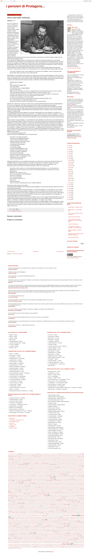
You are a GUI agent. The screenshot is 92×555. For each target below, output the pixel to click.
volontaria (77, 545)
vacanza (81, 542)
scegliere (58, 529)
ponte (35, 517)
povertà (9, 518)
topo (82, 539)
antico (75, 456)
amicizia (26, 456)
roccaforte (31, 526)
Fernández (65, 484)
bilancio (74, 463)
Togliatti (69, 539)
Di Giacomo (75, 476)
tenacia (26, 539)
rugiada (81, 526)
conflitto (37, 472)
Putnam (24, 521)
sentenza (9, 531)
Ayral (39, 460)
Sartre (82, 527)
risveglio (74, 525)
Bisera (9, 464)
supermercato (68, 537)
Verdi (75, 544)
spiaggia (69, 534)
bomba (29, 464)
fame (55, 483)
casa (34, 468)
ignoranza (35, 492)
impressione (68, 492)
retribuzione (10, 525)
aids (17, 455)
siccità (68, 531)
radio (12, 522)
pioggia (30, 515)
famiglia (58, 483)
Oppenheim (63, 508)
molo (43, 504)
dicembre (70, 160)
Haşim (70, 491)
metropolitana (73, 503)
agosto (69, 167)
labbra (47, 496)
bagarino (60, 460)
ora (82, 508)
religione (38, 523)
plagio (61, 515)
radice (9, 522)
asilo (14, 459)
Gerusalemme (38, 488)
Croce (9, 475)
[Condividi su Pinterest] (18, 209)
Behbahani (10, 463)
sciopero (30, 530)
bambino (14, 462)
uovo (69, 542)
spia (66, 534)
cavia (63, 468)
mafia (83, 499)
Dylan (76, 479)
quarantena (45, 521)
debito (25, 476)
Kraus (31, 496)
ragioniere (28, 522)
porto (67, 517)
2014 (69, 190)
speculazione (49, 534)
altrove (73, 455)
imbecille (47, 492)
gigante (52, 488)
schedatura (72, 529)
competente (58, 471)
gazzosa (79, 487)
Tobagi (65, 539)
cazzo (67, 468)
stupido (38, 537)
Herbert (81, 491)
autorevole (14, 460)
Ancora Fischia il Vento (14, 421)
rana (37, 522)
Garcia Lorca (71, 487)
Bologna (24, 464)
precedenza (23, 518)
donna (49, 479)
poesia (69, 515)
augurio (70, 459)
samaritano (50, 527)
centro (77, 468)
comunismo (82, 471)
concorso (24, 472)
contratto (81, 472)
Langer (63, 496)
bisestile (13, 464)
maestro (79, 499)
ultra (42, 542)
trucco (71, 541)
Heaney (77, 491)
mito (33, 504)
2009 (69, 199)
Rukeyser (9, 527)
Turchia (14, 542)
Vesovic (18, 545)
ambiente (10, 456)
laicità (56, 496)
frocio (10, 487)
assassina (22, 459)
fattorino (23, 484)
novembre (70, 162)
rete (82, 523)
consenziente (56, 472)
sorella (25, 534)
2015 (69, 188)
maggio (70, 173)
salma (29, 527)
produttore (81, 518)
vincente (33, 545)
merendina (43, 503)
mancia (49, 500)
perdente (81, 512)
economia (10, 480)
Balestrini (72, 460)
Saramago (73, 527)
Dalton (44, 475)
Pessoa (44, 513)
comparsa (53, 471)
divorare (20, 479)
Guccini (33, 491)
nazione (16, 507)
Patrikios (13, 512)
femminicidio (42, 484)
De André (58, 475)
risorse (65, 525)
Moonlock (76, 504)
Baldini (68, 460)
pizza (58, 515)
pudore (10, 521)
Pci (29, 512)
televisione (18, 539)
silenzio (10, 533)
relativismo (34, 523)
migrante (78, 503)
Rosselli (46, 526)
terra (30, 539)
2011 (69, 195)
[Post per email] (10, 209)
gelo (17, 488)
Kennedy (24, 496)
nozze (80, 507)
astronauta (45, 459)
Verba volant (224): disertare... (74, 216)
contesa (71, 472)
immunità (52, 492)
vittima (63, 545)
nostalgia (64, 507)
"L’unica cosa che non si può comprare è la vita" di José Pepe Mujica (75, 220)
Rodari (35, 526)
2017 (69, 184)
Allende (61, 455)
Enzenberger (19, 481)
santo (68, 527)
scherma (77, 529)
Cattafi (47, 468)
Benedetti (25, 463)
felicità (38, 484)
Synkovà (28, 538)
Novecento (75, 507)
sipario (41, 533)
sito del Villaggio (77, 93)
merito (47, 503)
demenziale (46, 476)
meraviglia (30, 503)
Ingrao (46, 493)
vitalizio (59, 545)
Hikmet (9, 492)
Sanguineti (59, 527)
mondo (51, 504)
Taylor (71, 538)
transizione (35, 541)
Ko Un (28, 496)
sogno (83, 533)
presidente (46, 518)
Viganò (29, 545)
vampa (33, 544)
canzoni (56, 467)
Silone (14, 533)
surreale (77, 537)
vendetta (50, 544)
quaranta (40, 521)
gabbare (41, 487)
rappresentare (46, 522)
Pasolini (62, 511)
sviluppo (82, 537)
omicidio (55, 508)
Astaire (41, 459)
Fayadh (31, 484)
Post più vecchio (60, 251)
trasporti (45, 541)
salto (38, 527)
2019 (69, 158)
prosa (42, 519)
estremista (15, 483)
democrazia (51, 476)
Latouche (74, 496)
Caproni (74, 467)
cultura (32, 475)
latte (78, 496)
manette (63, 500)
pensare (55, 512)
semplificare (70, 530)
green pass (24, 491)
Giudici (81, 488)
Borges (51, 464)
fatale (16, 484)
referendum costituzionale (13, 523)
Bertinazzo (50, 463)
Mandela (58, 500)
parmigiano (39, 511)
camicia (14, 467)
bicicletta (67, 463)
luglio (69, 169)
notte (71, 507)
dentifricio (58, 476)
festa (75, 484)
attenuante (59, 459)
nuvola (18, 508)
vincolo (41, 545)
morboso (81, 504)
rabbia (68, 521)
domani (35, 479)
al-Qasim (33, 455)
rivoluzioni (26, 526)
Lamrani (59, 496)
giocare (58, 488)
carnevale (14, 468)
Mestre (64, 503)
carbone (78, 467)
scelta (63, 529)
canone (44, 467)
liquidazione (10, 499)
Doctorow (24, 479)
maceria (67, 499)
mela (10, 503)
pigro (23, 515)
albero (45, 455)
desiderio (62, 476)
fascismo (9, 484)
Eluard (76, 480)
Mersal (51, 503)
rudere (75, 526)
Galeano (49, 487)
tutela (27, 542)
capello (61, 467)
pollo (20, 517)
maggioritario (15, 500)
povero (81, 517)
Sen (74, 530)
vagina (23, 544)
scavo (55, 529)
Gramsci (82, 489)
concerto (15, 472)
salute (42, 527)
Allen (58, 455)
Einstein (39, 480)
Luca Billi (75, 27)
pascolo (58, 511)
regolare (29, 523)
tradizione (25, 541)
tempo (23, 539)
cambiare (9, 467)
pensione (64, 512)
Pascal (54, 511)
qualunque (36, 521)
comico (43, 471)
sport (10, 535)
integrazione (10, 495)
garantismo (66, 487)
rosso (54, 526)
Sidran (76, 531)
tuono (78, 541)
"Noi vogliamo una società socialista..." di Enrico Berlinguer (75, 227)
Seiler (62, 530)
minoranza (23, 504)
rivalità (17, 526)
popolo (43, 517)
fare (78, 483)
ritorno (82, 525)
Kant (76, 495)
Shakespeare (54, 531)
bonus (36, 464)
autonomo (9, 460)
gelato (83, 487)
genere (24, 488)
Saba (25, 527)
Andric (46, 456)
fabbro (43, 483)
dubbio (66, 479)
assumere (37, 459)
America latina (16, 456)
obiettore (21, 508)
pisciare (48, 515)
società (66, 533)
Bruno (82, 464)
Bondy (33, 464)
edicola (16, 480)
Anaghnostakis (36, 456)
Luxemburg (58, 499)
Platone (65, 515)
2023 (69, 151)
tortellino (9, 541)
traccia (22, 541)
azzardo (42, 460)
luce (39, 499)
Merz (54, 503)
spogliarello (78, 534)
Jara (59, 495)
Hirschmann (20, 492)
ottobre (69, 164)
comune (77, 471)
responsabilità (56, 523)
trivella (64, 541)
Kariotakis (81, 495)
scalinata (26, 529)
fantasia (66, 483)
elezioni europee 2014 (55, 480)
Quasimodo (50, 521)
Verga (78, 544)
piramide (38, 515)
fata (13, 484)
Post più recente (10, 251)
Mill (12, 504)
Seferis (53, 530)
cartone (26, 468)
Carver (30, 468)
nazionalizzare (11, 507)
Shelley (60, 531)
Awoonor (35, 460)
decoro (37, 476)
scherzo (81, 529)
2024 (69, 149)
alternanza (66, 455)
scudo (42, 530)
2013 (69, 192)
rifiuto (42, 525)
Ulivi (39, 542)
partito (50, 511)
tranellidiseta (12, 426)
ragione (24, 522)
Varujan (36, 544)
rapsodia (51, 522)
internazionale (28, 495)
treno (56, 541)
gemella (20, 488)
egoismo (35, 480)
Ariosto (55, 458)
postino (71, 517)
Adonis (59, 454)
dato (52, 475)
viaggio (22, 545)
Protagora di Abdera (62, 519)
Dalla (41, 475)
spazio (40, 534)
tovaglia (18, 541)
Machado (71, 499)
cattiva (51, 468)
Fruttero (14, 487)
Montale (66, 504)
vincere (37, 545)
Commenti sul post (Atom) (16, 253)
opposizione (74, 508)
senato (77, 530)
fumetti (21, 487)
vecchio (43, 544)
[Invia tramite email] (12, 209)
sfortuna (49, 531)
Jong (69, 495)
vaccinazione (10, 544)
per (72, 512)
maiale (27, 500)
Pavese (21, 512)
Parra (47, 511)
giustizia (16, 489)
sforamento (45, 531)
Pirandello (43, 515)
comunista (11, 472)
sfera (30, 531)
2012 (69, 194)
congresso (51, 472)
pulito (17, 521)
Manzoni (73, 500)
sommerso (21, 534)
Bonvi (40, 464)
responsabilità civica (64, 523)
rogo (39, 526)
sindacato (22, 533)
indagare (77, 492)
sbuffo (22, 529)
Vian (25, 545)
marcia (81, 500)
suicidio (58, 537)
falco (46, 483)
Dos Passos (62, 479)
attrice (67, 459)
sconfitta (34, 530)
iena (28, 492)
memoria (19, 503)
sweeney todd (16, 538)
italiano (51, 495)
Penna (47, 512)
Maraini (78, 500)
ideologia (24, 492)
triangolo (59, 541)
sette (20, 531)
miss (27, 504)
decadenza (33, 476)
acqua (36, 454)
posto (74, 517)
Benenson (31, 463)
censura (73, 468)
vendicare (54, 544)
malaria (36, 500)
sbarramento (18, 529)
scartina (44, 529)
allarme (55, 455)
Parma (34, 511)
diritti (51, 478)
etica (20, 483)
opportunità (68, 508)
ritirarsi (78, 525)
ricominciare (26, 525)
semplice (65, 530)
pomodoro (31, 517)
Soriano (29, 534)
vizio (69, 545)
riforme (49, 525)
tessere (51, 539)
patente (9, 512)
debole (28, 476)
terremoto (38, 539)
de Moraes (20, 476)
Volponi (81, 545)
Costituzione (61, 473)
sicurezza (72, 531)
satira (9, 529)
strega (22, 537)
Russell (18, 527)
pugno (14, 521)
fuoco (28, 487)
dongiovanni (45, 479)
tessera (47, 539)
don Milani (39, 479)
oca (28, 508)
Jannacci (55, 495)
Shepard (64, 531)
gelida (10, 488)
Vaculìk (19, 544)
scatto (51, 529)
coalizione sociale (75, 469)
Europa (31, 483)
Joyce (73, 495)
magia (19, 500)
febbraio (70, 178)
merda (39, 503)
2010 (69, 197)
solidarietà (11, 534)
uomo (65, 542)
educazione (25, 480)
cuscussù (37, 475)
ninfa (37, 507)
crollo (16, 475)
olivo (43, 508)
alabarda (37, 455)
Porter (59, 517)
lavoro (9, 497)
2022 (69, 153)
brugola (78, 464)
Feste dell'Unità (81, 484)
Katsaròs (9, 496)
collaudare (19, 471)
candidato (39, 467)
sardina (78, 527)
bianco (59, 463)
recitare (70, 522)
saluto (46, 527)
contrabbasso (76, 472)
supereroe (63, 537)
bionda (81, 463)
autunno (30, 460)
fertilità (72, 484)
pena (44, 512)
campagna (18, 467)
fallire (52, 483)
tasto (67, 538)
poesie (74, 515)
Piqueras (34, 515)
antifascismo (79, 456)
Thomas (61, 539)
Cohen (15, 471)
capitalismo (66, 467)
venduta (59, 544)
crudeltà (20, 475)
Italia (45, 495)
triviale (67, 541)
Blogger (52, 551)
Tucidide (74, 541)
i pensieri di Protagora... (25, 6)
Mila (82, 503)
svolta (11, 538)
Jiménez (65, 495)
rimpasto (53, 525)
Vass (40, 544)
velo (46, 544)
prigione (50, 518)
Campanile (23, 467)
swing (25, 538)
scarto (48, 529)
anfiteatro (50, 456)
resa (51, 523)
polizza (16, 517)
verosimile (10, 545)
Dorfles (57, 479)
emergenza (81, 480)
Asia (10, 459)
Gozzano (68, 489)
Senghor (81, 530)
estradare (11, 483)
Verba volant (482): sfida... (73, 237)
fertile (69, 484)
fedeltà (34, 484)
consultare (62, 472)
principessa (63, 518)
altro (69, 455)
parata (24, 511)
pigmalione (19, 515)
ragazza (16, 522)
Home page (35, 251)
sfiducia (36, 531)
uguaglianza (35, 542)
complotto (66, 471)
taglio (54, 538)
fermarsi (60, 484)
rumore (14, 527)
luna (54, 499)
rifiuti (39, 525)
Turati (82, 541)
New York (28, 507)
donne (52, 479)
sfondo (40, 531)
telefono (14, 539)
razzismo (62, 522)
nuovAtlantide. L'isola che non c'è (16, 419)
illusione (43, 492)
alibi (51, 455)
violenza (48, 545)
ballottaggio (81, 460)
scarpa (40, 529)
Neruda (20, 507)
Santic (65, 527)
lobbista (26, 499)
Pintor (26, 515)
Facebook (69, 137)
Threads (79, 136)
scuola (46, 530)
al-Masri (28, 455)
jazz (62, 495)
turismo (19, 542)
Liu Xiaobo (18, 499)
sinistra (31, 533)
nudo (83, 507)
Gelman (14, 488)
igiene (31, 492)
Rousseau (61, 526)
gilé (55, 488)
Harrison (66, 491)
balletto (76, 460)
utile (77, 542)
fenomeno (51, 484)
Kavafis (14, 496)
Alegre (49, 455)
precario (18, 518)
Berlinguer (44, 463)
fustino (34, 487)
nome (48, 507)
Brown (74, 464)
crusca (24, 475)
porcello (55, 517)
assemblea (27, 459)
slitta (47, 533)
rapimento (40, 522)
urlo (71, 542)
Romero (42, 526)
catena (43, 468)
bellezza (17, 463)
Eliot (70, 480)
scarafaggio (36, 529)
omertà (51, 508)
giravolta (73, 488)
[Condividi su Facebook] (16, 209)
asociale (17, 459)
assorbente (32, 459)
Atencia (50, 459)
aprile (69, 175)
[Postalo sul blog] (14, 209)
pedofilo (36, 512)
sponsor (82, 534)
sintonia (37, 533)
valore (29, 544)
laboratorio (51, 496)
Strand (14, 537)
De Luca (81, 475)
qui (78, 125)
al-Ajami (24, 455)
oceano (36, 508)
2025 (69, 147)
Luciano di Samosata (44, 499)
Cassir (40, 468)
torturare (13, 541)
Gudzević (37, 491)
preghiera (33, 518)
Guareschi (28, 491)
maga (10, 500)
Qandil (32, 521)
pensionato (60, 512)
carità (10, 468)
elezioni (47, 480)
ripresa (61, 525)
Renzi (43, 523)
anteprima (68, 456)
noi (45, 507)
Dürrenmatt (71, 479)
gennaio (70, 180)
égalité (31, 480)
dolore (32, 479)
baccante (50, 460)
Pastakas (81, 511)
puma (20, 521)
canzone (52, 467)
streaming (18, 537)
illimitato (39, 492)
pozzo (15, 518)
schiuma (17, 530)
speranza (59, 534)
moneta (56, 504)
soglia (79, 533)
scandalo (30, 529)
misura (30, 504)
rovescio (71, 526)
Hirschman (14, 492)
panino (17, 511)
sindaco (26, 533)
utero (75, 542)
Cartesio (22, 468)
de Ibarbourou (75, 475)
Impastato (57, 492)
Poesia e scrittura (13, 428)
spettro (63, 534)
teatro (74, 538)
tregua (53, 541)
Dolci (28, 479)
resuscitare (78, 523)
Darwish (48, 475)
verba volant (18, 211)
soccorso (51, 533)
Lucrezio (50, 499)
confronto (41, 472)
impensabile (62, 492)
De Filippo (64, 475)
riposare (57, 525)
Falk (49, 483)
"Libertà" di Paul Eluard (73, 224)
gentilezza (28, 488)
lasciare (71, 496)
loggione (33, 499)
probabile (71, 518)
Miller (15, 504)
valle (26, 544)
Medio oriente (75, 501)
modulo (37, 504)
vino (44, 545)
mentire (26, 503)
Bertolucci (54, 463)
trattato (49, 541)
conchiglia (20, 472)
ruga (78, 526)
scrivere (38, 530)
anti (71, 456)
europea (36, 483)
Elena (43, 480)
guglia (63, 491)
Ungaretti (49, 542)
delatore (41, 476)
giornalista (65, 488)
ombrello (47, 508)
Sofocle (75, 533)
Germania (33, 488)
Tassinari (63, 538)
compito (62, 471)
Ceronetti (81, 468)
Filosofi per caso (12, 424)
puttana (28, 521)
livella (23, 499)
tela (78, 538)
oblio (25, 508)
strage (10, 537)
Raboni (72, 521)
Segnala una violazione (73, 247)
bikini (71, 463)
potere (78, 517)
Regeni (21, 523)
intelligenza (16, 495)
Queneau (55, 521)
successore (49, 537)
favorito (27, 484)
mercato (35, 503)
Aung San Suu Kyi (76, 459)
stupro (45, 537)
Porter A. (64, 517)
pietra (10, 515)
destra (66, 476)
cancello (35, 467)
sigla (83, 531)
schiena (13, 530)
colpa (29, 471)
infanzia (25, 493)
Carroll (18, 468)
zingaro (9, 548)
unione (54, 542)
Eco (82, 479)
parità (31, 511)
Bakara (64, 460)
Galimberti (53, 487)
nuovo (14, 508)
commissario (48, 471)
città (50, 469)
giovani (69, 488)
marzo (69, 176)
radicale (81, 521)
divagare (12, 479)
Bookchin (43, 464)
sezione (27, 531)
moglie (40, 504)
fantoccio (74, 483)
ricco (19, 525)
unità (57, 542)
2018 (69, 182)
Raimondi (33, 522)
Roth (57, 526)
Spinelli (74, 534)
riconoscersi (32, 525)
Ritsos (13, 526)
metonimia (68, 503)
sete (17, 531)
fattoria (19, 484)
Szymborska (37, 538)
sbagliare (12, 529)
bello (21, 463)
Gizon (25, 489)
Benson (39, 463)
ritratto (9, 526)
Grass (15, 491)
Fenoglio (47, 484)
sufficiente (54, 537)
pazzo (26, 512)
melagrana (14, 503)
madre (75, 499)
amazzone (81, 455)
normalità (60, 507)
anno (59, 456)
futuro (38, 487)
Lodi (29, 499)
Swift (21, 538)
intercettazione (22, 495)
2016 (69, 186)
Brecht (68, 464)
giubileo (77, 488)
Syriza (32, 538)
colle (23, 471)
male (39, 500)
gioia (61, 488)
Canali (32, 467)
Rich (22, 525)
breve (71, 464)
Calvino (80, 466)
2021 (69, 155)
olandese (40, 508)
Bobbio (19, 464)
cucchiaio (28, 475)
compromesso (72, 471)
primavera (58, 518)
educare (20, 480)
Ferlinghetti (56, 484)
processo (76, 518)
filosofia (26, 485)
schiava (9, 530)
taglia (51, 538)
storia (78, 535)
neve (24, 507)
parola (44, 511)
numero (10, 508)
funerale (24, 487)
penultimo (69, 512)
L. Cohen (43, 496)
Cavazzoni (59, 468)
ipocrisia (41, 495)
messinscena (59, 503)
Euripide (24, 483)
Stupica (34, 537)
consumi (66, 472)
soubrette (33, 534)
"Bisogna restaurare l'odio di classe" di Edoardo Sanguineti (75, 234)
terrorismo (42, 539)
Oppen (59, 508)
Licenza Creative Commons (73, 257)
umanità (45, 542)
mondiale (47, 504)
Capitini (70, 467)
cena (70, 468)
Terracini (33, 539)
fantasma (70, 483)
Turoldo (23, 542)
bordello (47, 464)
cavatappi (54, 468)
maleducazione (43, 500)
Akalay (21, 455)
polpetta (23, 517)
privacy (68, 518)
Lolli (36, 499)
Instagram (74, 137)
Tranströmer (40, 541)
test (54, 539)
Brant (60, 464)
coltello (33, 471)
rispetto (70, 525)
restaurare (73, 523)
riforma (45, 525)
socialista (61, 533)
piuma (55, 515)
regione (25, 523)
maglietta (23, 500)
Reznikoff (15, 525)
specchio (44, 534)
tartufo (60, 538)
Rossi (51, 526)
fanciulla (62, 483)
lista (14, 499)
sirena (45, 533)
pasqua (68, 511)
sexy (23, 531)
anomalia (63, 456)
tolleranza (74, 539)
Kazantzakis (19, 496)
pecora (32, 512)
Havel (74, 491)
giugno (69, 171)
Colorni (26, 471)
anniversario (55, 456)
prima (54, 518)
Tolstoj (79, 539)
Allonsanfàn (11, 418)
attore (63, 459)
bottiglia (57, 464)
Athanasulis (54, 459)
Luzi (63, 499)
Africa (80, 454)
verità (82, 544)
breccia (64, 464)
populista (50, 517)
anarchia (42, 456)
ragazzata (20, 522)
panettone (13, 511)
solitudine (16, 534)
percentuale (76, 512)
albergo (41, 455)
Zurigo (19, 548)
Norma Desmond (53, 507)
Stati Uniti (43, 535)
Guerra (41, 491)
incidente (72, 492)
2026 (69, 145)
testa (57, 539)
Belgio (14, 463)
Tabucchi (43, 538)
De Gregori (70, 475)
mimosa (18, 504)
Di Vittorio (81, 476)
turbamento (10, 542)
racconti (76, 521)
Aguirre (14, 455)
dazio (55, 475)
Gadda (45, 487)
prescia (37, 518)
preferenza (28, 518)
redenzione (75, 522)
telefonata (14, 211)
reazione (66, 522)
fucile (17, 487)
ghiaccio (43, 488)
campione (27, 467)
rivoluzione (21, 526)
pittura (52, 515)
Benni (36, 463)
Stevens (65, 535)
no (43, 507)
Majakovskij (31, 500)
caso (37, 468)
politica (82, 515)
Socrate (71, 533)
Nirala (40, 507)
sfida (33, 531)
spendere (54, 534)
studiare (30, 537)
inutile (37, 495)
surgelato (73, 537)
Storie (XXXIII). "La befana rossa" (75, 207)
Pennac (51, 512)
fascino (81, 483)
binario (78, 463)
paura (18, 512)
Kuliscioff (35, 496)
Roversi (65, 526)
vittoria (66, 545)
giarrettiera (48, 488)
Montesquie (72, 504)
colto (36, 471)
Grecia (19, 491)
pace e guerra (59, 509)
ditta (9, 479)
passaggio (72, 511)
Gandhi (61, 487)
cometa (39, 471)
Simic (17, 533)
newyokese (33, 507)
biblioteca (62, 463)
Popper (47, 517)
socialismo (56, 533)
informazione (40, 493)
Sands (54, 527)
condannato (29, 472)
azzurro (46, 460)
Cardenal (82, 467)
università (61, 542)
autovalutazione (25, 460)
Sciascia (26, 530)
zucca (16, 548)
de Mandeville (10, 476)
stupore (41, 537)
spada (37, 534)
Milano (9, 504)
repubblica (47, 523)
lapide (67, 496)
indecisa (81, 492)
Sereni (14, 531)
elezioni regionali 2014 (64, 480)
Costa (52, 473)
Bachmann (55, 460)
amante (76, 455)
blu (16, 464)
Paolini (21, 511)
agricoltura (10, 455)
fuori (31, 487)
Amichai (22, 456)
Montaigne (61, 504)
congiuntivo (46, 472)
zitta (12, 548)
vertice (14, 545)
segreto (58, 530)
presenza (41, 518)
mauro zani (11, 423)
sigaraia (79, 531)
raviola (55, 522)
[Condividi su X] (15, 209)
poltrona (27, 517)
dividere (16, 479)
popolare (39, 517)
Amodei (30, 456)
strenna (26, 537)
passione (76, 511)
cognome (10, 471)
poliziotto (12, 517)
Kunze (40, 496)
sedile (50, 530)
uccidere (30, 542)
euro (28, 483)
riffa (35, 525)
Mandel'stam (54, 500)
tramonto (30, 541)
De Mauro (15, 476)
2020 (69, 156)
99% (18, 454)
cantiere (48, 467)
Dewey (70, 476)
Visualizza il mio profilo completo (74, 68)
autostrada (19, 460)
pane (9, 511)
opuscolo (78, 508)
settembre (70, 165)
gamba (58, 487)
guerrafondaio (58, 491)
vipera (52, 545)
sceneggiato (67, 529)
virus (55, 545)
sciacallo (21, 530)
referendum (80, 522)
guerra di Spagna (47, 491)
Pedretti (40, 512)
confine (34, 472)
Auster (81, 459)
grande (11, 491)
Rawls (58, 522)
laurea (82, 496)
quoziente (64, 521)
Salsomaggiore (34, 527)
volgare (73, 545)
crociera (13, 475)
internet (33, 495)
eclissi (79, 479)
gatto (75, 487)
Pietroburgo (14, 515)
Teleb (82, 538)
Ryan (22, 527)
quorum (60, 521)
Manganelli (68, 500)
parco (28, 511)
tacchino (47, 538)
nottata (68, 507)
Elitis (73, 480)
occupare (31, 508)
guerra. (53, 491)
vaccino (15, 544)
